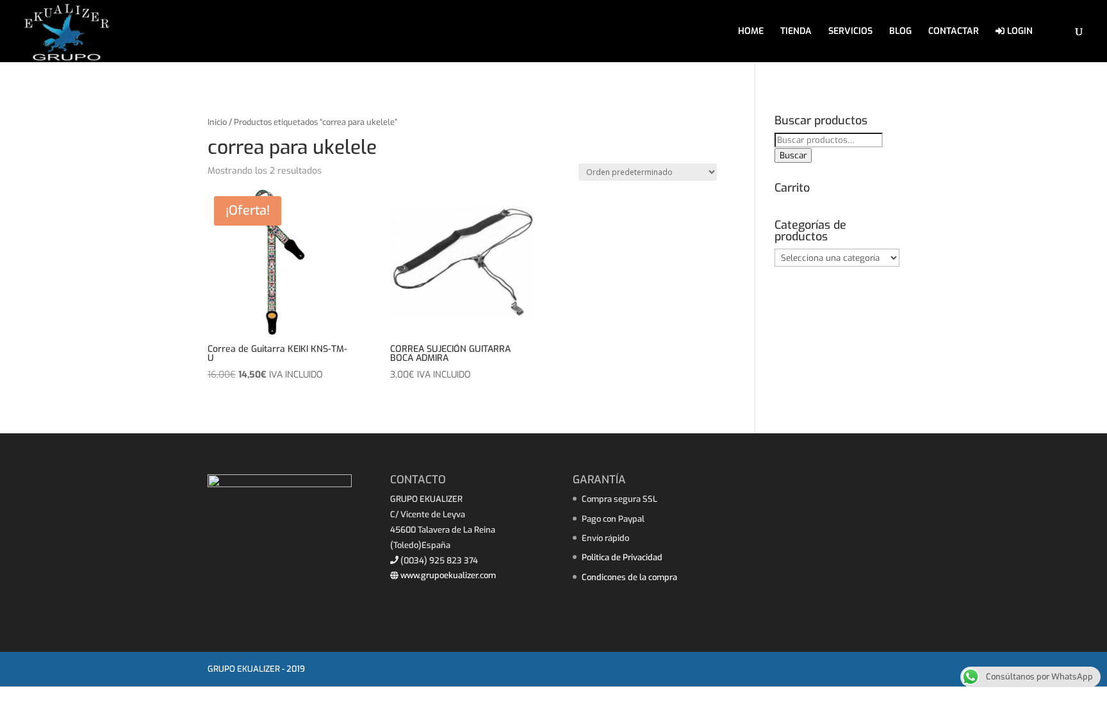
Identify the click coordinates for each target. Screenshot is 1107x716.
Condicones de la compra (629, 577)
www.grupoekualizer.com (447, 575)
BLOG (900, 32)
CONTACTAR (953, 32)
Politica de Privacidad (622, 557)
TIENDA (796, 32)
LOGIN (1018, 31)
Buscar (793, 155)
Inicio (217, 122)
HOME (751, 32)
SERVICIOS (850, 32)
